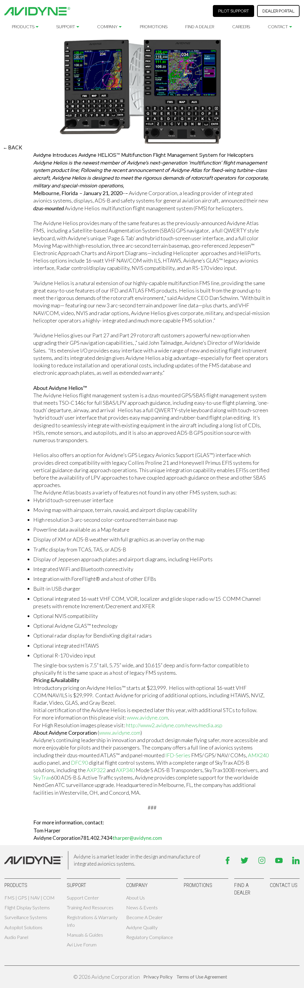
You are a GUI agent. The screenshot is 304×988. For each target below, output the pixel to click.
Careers (241, 26)
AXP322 (96, 770)
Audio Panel (16, 937)
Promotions (153, 26)
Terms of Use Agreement (201, 976)
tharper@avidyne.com (137, 838)
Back (12, 147)
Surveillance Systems (25, 917)
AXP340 (125, 770)
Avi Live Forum (81, 944)
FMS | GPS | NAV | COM (29, 897)
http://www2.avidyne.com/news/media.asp (174, 725)
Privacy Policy (157, 976)
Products (23, 26)
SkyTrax (42, 777)
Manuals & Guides (85, 935)
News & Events (142, 907)
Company (107, 26)
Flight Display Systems (27, 907)
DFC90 (79, 762)
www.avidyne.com (147, 717)
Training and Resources (90, 907)
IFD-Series (177, 755)
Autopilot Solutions (23, 927)
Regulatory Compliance (149, 937)
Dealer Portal (278, 11)
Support (65, 26)
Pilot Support (233, 11)
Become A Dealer (144, 917)
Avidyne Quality (142, 927)
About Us (135, 897)
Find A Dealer (199, 26)
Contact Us (283, 885)
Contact (278, 26)
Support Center (83, 897)
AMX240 (258, 755)
